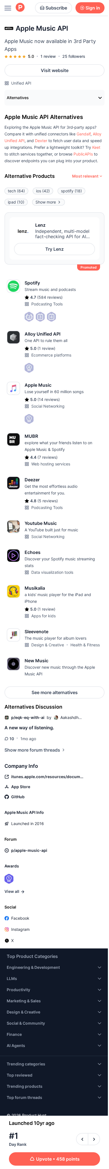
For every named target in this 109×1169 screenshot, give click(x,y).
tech (16, 190)
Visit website (54, 70)
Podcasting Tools (47, 304)
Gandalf (84, 134)
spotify (71, 190)
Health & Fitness (85, 644)
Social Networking (48, 406)
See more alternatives (55, 692)
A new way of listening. (29, 727)
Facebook (20, 918)
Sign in (93, 8)
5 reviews (47, 500)
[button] (84, 134)
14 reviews (48, 399)
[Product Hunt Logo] (20, 8)
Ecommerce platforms (51, 355)
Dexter (41, 140)
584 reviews (50, 297)
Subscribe (56, 8)
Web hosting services (50, 464)
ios (43, 190)
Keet (96, 147)
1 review (48, 56)
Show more (45, 202)
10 (12, 738)
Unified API (21, 83)
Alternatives (18, 97)
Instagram (20, 929)
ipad (16, 202)
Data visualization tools (52, 572)
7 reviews (47, 457)
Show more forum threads (32, 750)
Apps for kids (43, 615)
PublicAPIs (83, 154)
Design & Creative (47, 644)
